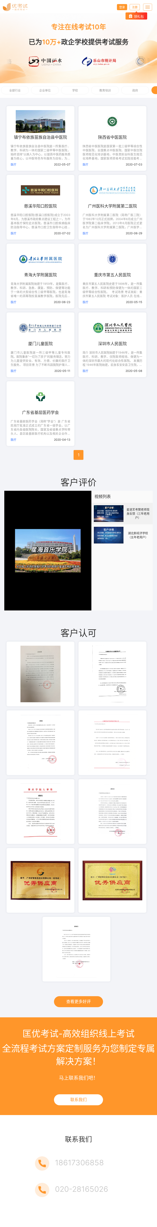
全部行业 (15, 90)
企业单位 (45, 90)
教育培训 (105, 90)
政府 (135, 90)
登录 (122, 7)
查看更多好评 (78, 1001)
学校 (75, 90)
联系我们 (78, 1099)
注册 (135, 7)
